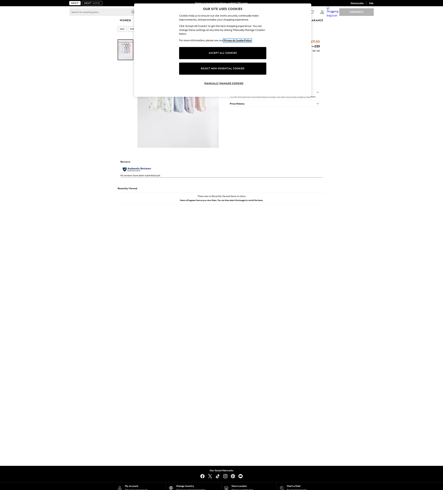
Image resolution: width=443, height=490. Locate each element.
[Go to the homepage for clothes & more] (75, 3)
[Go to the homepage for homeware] (92, 3)
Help (371, 3)
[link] (322, 12)
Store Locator (357, 3)
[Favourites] (312, 12)
